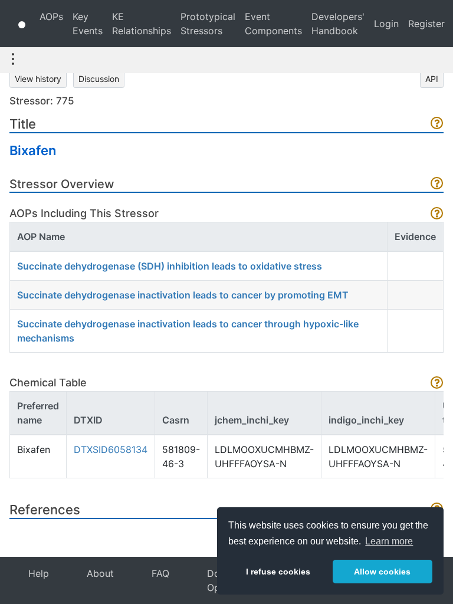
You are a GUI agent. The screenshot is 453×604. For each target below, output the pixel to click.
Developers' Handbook (338, 24)
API (431, 79)
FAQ (160, 573)
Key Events (88, 24)
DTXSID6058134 (110, 449)
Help (38, 573)
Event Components (273, 24)
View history (38, 79)
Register (426, 23)
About (100, 573)
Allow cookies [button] (382, 571)
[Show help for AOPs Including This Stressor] (437, 214)
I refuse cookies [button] (278, 571)
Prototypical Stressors (207, 24)
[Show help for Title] (437, 124)
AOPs (51, 16)
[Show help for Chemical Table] (437, 383)
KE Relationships (141, 24)
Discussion (98, 79)
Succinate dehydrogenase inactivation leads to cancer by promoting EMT (183, 295)
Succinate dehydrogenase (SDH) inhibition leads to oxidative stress (169, 266)
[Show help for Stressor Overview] (437, 184)
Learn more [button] (389, 541)
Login (386, 23)
